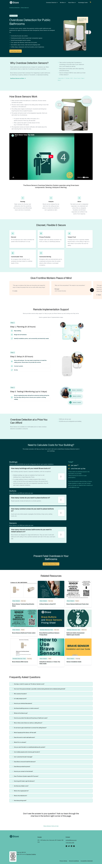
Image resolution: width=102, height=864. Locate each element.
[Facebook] (66, 846)
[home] (14, 2)
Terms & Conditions (74, 861)
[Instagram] (74, 846)
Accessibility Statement (87, 861)
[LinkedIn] (71, 846)
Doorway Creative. (31, 854)
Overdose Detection (14, 7)
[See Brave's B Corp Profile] (12, 856)
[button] (52, 2)
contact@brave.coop (71, 840)
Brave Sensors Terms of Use (51, 826)
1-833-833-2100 (70, 842)
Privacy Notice (63, 861)
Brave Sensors (25, 7)
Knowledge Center (83, 2)
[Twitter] (69, 846)
